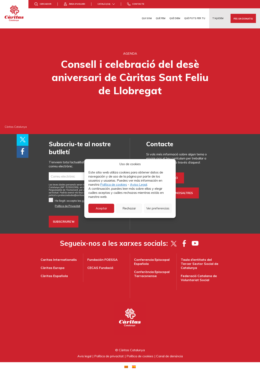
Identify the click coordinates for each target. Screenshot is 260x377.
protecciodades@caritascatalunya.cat (78, 195)
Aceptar (101, 208)
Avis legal (84, 356)
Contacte (138, 4)
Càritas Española (54, 276)
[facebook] (184, 243)
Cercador (45, 4)
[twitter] (174, 243)
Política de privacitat (109, 356)
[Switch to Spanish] (134, 366)
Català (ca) (104, 4)
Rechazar (129, 208)
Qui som (147, 18)
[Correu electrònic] (81, 176)
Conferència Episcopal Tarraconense (152, 274)
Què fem (160, 18)
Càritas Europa (52, 268)
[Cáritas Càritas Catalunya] (14, 14)
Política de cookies (113, 184)
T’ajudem (217, 18)
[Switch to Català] (126, 366)
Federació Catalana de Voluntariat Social (199, 278)
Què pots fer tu (194, 18)
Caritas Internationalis (59, 260)
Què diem (174, 18)
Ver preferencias (157, 208)
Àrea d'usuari (77, 4)
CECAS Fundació (100, 268)
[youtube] (195, 243)
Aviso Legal (138, 184)
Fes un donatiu (243, 18)
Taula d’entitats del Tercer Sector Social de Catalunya (199, 264)
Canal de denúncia (169, 356)
